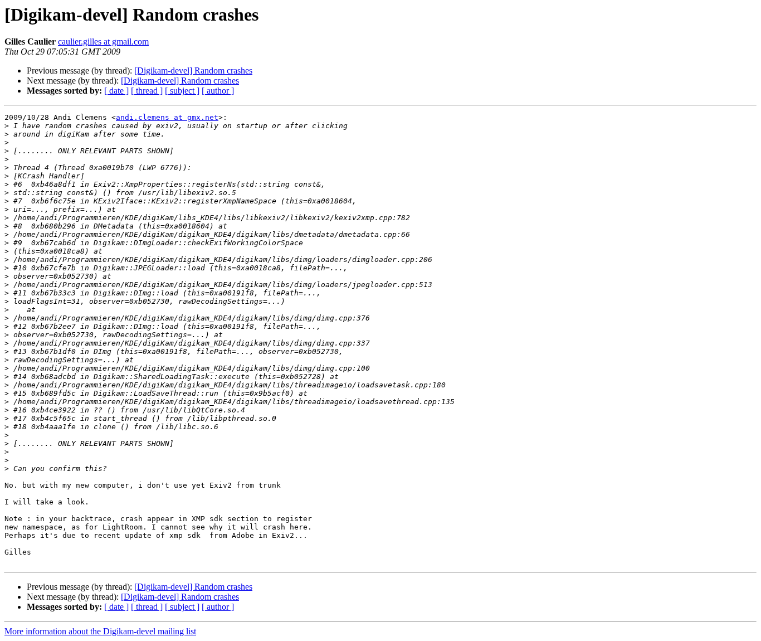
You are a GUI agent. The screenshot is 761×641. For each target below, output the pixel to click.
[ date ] (116, 90)
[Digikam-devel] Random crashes (193, 70)
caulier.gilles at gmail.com (103, 41)
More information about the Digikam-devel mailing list (100, 631)
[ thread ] (147, 90)
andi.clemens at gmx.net (167, 117)
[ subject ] (182, 90)
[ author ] (218, 90)
